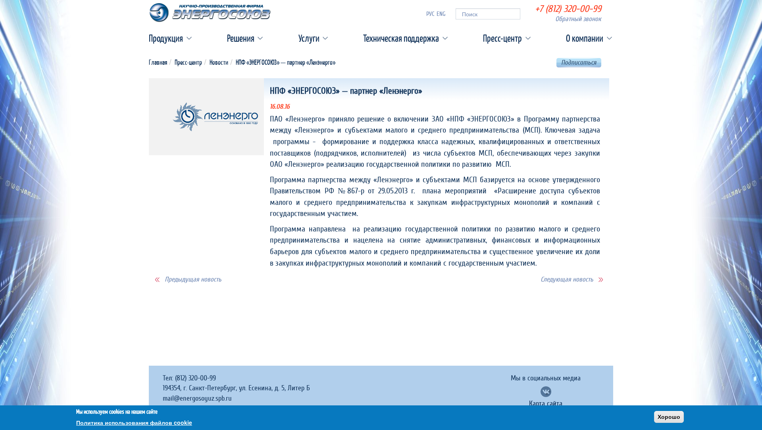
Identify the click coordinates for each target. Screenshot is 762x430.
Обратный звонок (578, 18)
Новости (219, 62)
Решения (240, 38)
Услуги (308, 38)
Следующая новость (567, 279)
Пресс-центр (502, 38)
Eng (441, 14)
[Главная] (210, 12)
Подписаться (579, 62)
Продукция (166, 38)
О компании (584, 38)
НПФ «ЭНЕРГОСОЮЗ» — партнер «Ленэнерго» (285, 62)
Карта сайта (545, 403)
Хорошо (669, 417)
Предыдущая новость (193, 279)
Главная (158, 62)
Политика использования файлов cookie (134, 422)
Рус (430, 14)
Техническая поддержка (401, 38)
